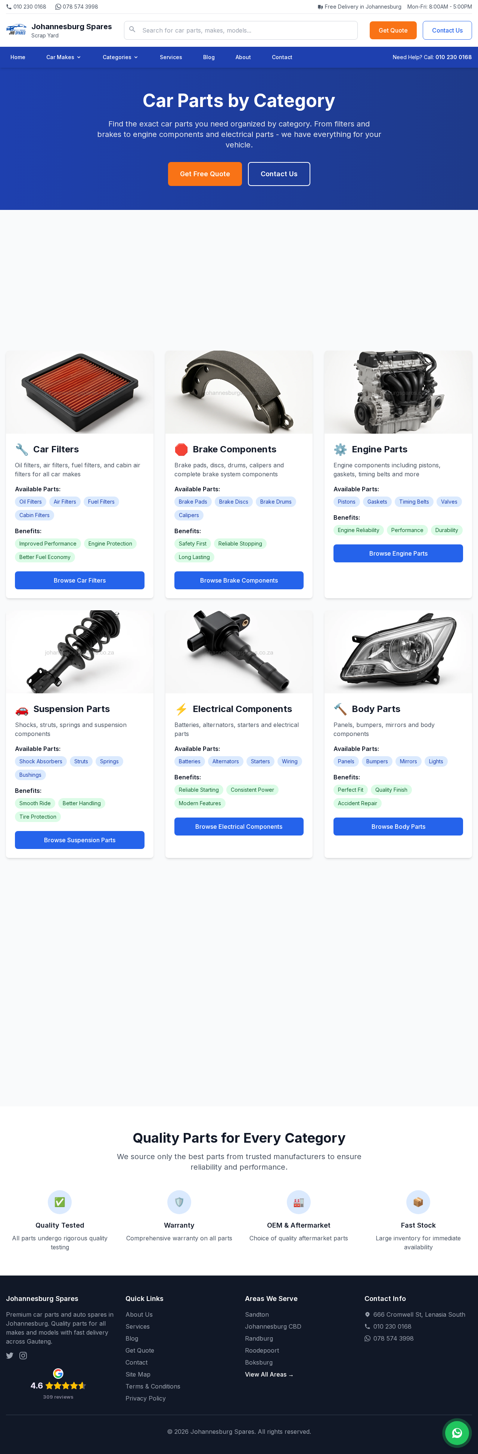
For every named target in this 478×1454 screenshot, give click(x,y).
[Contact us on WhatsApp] (457, 1433)
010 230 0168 (29, 6)
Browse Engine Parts (398, 553)
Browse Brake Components (239, 580)
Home (17, 57)
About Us (139, 1314)
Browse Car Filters (80, 580)
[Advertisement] (239, 268)
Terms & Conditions (152, 1386)
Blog (209, 57)
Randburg (259, 1338)
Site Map (137, 1374)
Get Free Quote (205, 174)
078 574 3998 (80, 6)
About (243, 57)
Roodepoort (262, 1350)
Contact (282, 57)
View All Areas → (269, 1374)
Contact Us (447, 30)
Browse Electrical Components (238, 826)
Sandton (257, 1314)
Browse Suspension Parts (79, 840)
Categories (117, 57)
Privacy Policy (145, 1398)
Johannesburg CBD (273, 1326)
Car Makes (60, 57)
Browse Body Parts (398, 826)
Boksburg (259, 1362)
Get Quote (393, 30)
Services (171, 57)
